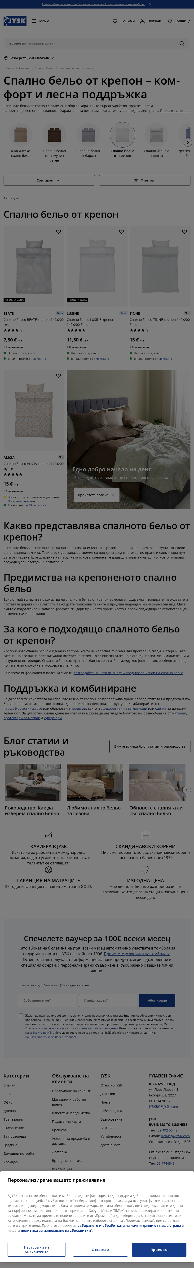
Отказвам (100, 1249)
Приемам (159, 1249)
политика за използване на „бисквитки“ (56, 1230)
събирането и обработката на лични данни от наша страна (129, 1225)
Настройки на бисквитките (36, 1249)
